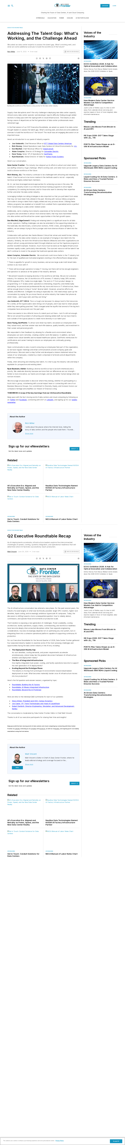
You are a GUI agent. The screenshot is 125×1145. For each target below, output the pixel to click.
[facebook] (37, 58)
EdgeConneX (48, 149)
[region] (62, 1141)
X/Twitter (33, 728)
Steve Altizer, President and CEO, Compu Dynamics (32, 701)
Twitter (12, 400)
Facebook (23, 400)
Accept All (116, 1141)
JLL (75, 146)
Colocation (52, 18)
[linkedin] (40, 58)
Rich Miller (11, 52)
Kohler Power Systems (55, 157)
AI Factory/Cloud (82, 18)
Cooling (70, 18)
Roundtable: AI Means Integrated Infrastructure (30, 687)
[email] (50, 58)
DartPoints (48, 154)
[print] (78, 58)
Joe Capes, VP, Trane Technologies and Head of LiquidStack (36, 704)
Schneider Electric (51, 151)
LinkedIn (50, 400)
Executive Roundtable (15, 27)
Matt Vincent (12, 552)
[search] (12, 5)
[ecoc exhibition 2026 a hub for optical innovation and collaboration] (101, 49)
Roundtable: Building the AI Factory (26, 685)
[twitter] (43, 58)
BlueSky (56, 728)
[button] (8, 5)
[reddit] (47, 58)
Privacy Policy (60, 1140)
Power (61, 18)
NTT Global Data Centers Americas (58, 143)
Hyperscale (40, 18)
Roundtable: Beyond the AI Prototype (26, 690)
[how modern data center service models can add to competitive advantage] (101, 86)
